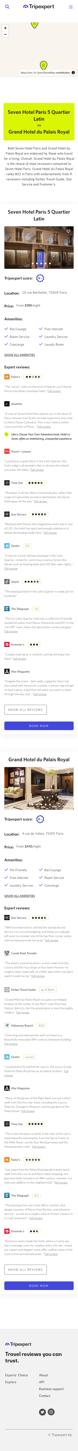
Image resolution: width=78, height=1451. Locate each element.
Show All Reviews (25, 709)
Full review (54, 391)
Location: (12, 293)
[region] (39, 49)
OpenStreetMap (46, 72)
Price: (9, 306)
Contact (44, 1396)
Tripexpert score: (18, 278)
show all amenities (19, 355)
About (43, 1375)
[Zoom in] (5, 28)
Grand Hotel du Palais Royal (39, 759)
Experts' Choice (16, 1375)
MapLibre (26, 72)
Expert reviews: (17, 367)
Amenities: (13, 319)
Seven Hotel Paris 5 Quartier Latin (39, 215)
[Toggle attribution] (73, 72)
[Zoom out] (5, 34)
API (41, 1382)
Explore (10, 1382)
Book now (39, 726)
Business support (51, 1389)
